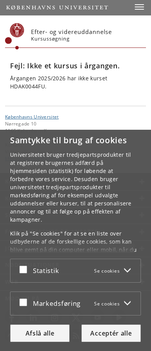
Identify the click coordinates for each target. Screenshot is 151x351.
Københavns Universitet (32, 117)
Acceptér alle (111, 333)
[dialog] (75, 240)
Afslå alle (40, 333)
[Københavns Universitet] (14, 36)
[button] (139, 7)
